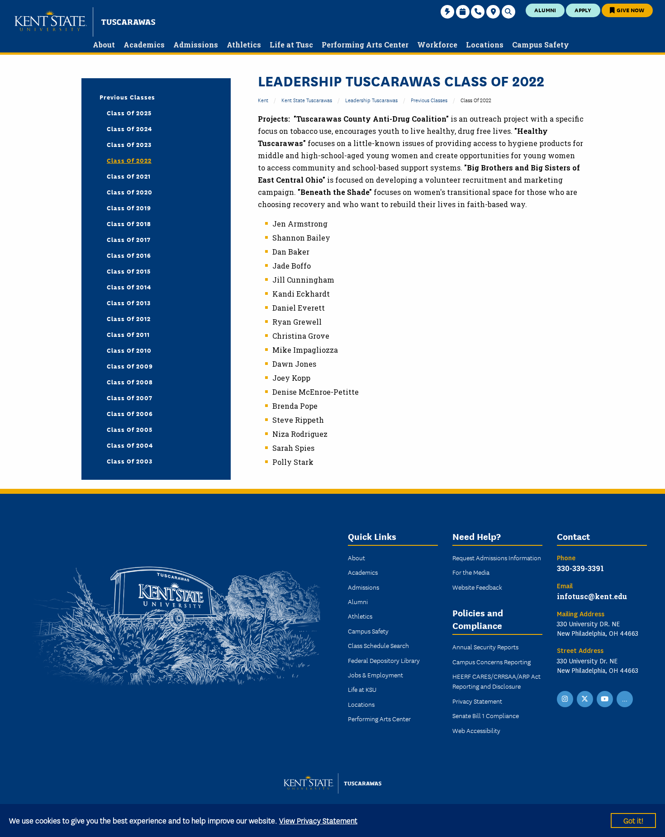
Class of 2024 (129, 128)
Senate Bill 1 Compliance (485, 715)
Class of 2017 (129, 239)
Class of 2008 (130, 382)
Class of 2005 (129, 429)
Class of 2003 (129, 461)
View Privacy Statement (318, 820)
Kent (263, 99)
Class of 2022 (129, 160)
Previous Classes (429, 99)
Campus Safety (368, 631)
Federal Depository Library (384, 660)
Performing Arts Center (379, 719)
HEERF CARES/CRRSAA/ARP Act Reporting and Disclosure (496, 681)
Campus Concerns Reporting (491, 662)
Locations (361, 704)
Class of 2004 (130, 445)
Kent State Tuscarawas (306, 99)
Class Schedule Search (378, 645)
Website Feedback (477, 587)
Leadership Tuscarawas (371, 99)
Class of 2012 (129, 318)
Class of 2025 (129, 113)
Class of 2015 (129, 271)
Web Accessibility (476, 730)
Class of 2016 (129, 255)
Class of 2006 (130, 413)
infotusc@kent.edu (592, 596)
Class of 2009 (130, 366)
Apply (583, 9)
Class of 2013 (129, 302)
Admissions (363, 587)
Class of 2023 (129, 144)
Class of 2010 (129, 350)
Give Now (629, 9)
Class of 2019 (129, 207)
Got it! (633, 820)
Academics (363, 572)
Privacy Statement (477, 701)
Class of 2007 (129, 397)
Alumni (545, 9)
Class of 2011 (128, 334)
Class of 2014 (129, 287)
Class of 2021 (129, 176)
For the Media (470, 572)
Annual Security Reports (485, 647)
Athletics (360, 616)
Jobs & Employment (375, 675)
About (356, 558)
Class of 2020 (129, 192)
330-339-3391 (580, 568)
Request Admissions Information (496, 558)
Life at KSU (362, 689)
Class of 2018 (129, 223)
